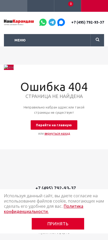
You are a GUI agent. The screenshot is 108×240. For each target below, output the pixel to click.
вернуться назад (57, 133)
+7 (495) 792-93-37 (87, 22)
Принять (58, 223)
